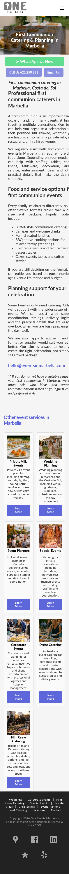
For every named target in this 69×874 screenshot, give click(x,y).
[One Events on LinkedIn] (53, 845)
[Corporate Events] (18, 630)
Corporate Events (39, 799)
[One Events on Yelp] (44, 861)
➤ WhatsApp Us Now (34, 62)
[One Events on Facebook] (35, 845)
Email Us (53, 72)
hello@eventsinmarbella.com (36, 366)
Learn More (18, 510)
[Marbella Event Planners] (15, 8)
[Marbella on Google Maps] (16, 845)
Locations (39, 810)
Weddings (15, 799)
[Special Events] (50, 536)
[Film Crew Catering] (18, 723)
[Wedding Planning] (50, 447)
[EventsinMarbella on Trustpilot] (25, 861)
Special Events (39, 803)
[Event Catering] (50, 630)
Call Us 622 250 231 (23, 72)
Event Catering (17, 810)
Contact (56, 810)
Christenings (27, 806)
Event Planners (50, 806)
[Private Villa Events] (18, 447)
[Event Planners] (18, 536)
